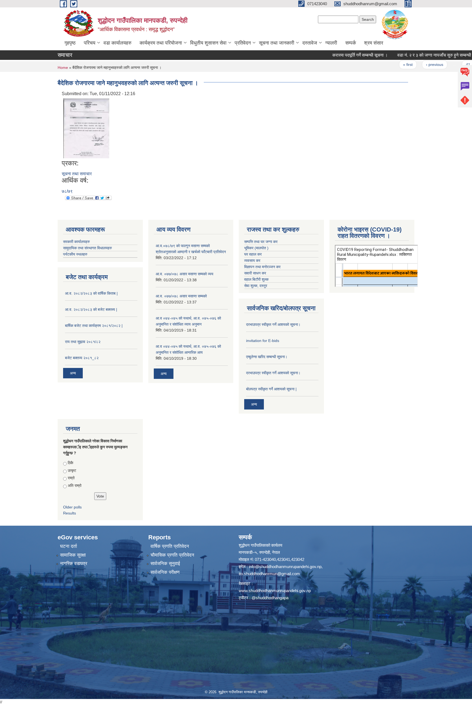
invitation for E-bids (262, 340)
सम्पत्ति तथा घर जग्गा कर (261, 241)
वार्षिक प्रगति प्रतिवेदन (170, 546)
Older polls (72, 507)
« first (389, 64)
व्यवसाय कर (252, 260)
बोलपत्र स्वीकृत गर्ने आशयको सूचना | (271, 389)
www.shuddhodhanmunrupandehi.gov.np (275, 590)
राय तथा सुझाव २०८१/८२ (83, 342)
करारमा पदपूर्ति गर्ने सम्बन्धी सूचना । (341, 55)
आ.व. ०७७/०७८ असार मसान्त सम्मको (181, 296)
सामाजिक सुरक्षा (73, 555)
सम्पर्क (350, 43)
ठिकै (70, 463)
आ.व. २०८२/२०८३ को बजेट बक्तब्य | (91, 309)
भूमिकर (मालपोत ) (256, 248)
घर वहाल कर (253, 254)
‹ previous (416, 64)
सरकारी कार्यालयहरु (76, 241)
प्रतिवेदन (243, 43)
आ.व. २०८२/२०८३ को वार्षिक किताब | (91, 293)
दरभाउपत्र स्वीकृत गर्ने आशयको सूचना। (273, 324)
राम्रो (71, 478)
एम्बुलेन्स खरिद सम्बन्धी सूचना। (266, 357)
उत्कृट (72, 470)
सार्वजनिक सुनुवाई (165, 563)
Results (69, 513)
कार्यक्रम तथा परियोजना (161, 43)
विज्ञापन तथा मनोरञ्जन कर (262, 267)
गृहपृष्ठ (70, 43)
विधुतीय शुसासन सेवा (208, 43)
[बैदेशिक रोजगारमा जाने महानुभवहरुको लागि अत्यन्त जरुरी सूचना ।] (86, 127)
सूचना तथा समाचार (77, 173)
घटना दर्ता (68, 546)
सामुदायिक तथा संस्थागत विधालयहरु (87, 248)
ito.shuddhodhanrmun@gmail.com (269, 573)
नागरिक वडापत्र (73, 563)
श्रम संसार (373, 43)
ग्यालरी (331, 43)
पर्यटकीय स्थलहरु (75, 254)
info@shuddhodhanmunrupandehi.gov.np (285, 566)
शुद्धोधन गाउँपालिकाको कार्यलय (260, 545)
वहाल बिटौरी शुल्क (256, 279)
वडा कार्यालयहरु (117, 43)
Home (63, 67)
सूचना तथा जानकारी (276, 43)
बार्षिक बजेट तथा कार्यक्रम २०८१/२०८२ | (94, 325)
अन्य (73, 373)
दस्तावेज (309, 43)
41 (449, 64)
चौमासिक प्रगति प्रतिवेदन (172, 555)
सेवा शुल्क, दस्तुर (255, 285)
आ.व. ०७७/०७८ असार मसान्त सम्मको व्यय (184, 274)
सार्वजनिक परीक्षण (165, 572)
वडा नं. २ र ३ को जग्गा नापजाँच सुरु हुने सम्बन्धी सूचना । (423, 55)
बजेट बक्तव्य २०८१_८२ (82, 358)
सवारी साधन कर (255, 273)
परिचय (89, 43)
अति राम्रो (74, 485)
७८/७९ (67, 191)
